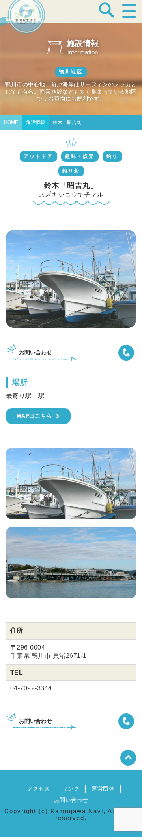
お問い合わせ (71, 800)
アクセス (38, 788)
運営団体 (103, 788)
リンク (70, 788)
